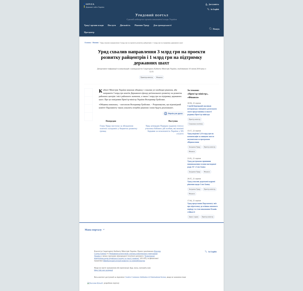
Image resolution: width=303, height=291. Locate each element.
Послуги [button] (112, 25)
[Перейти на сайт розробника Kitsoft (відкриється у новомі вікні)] (95, 283)
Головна (88, 43)
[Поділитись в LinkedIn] (89, 117)
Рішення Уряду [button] (142, 25)
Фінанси (159, 77)
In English (215, 9)
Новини (95, 43)
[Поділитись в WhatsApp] (89, 109)
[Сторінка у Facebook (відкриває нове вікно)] (195, 28)
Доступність (214, 4)
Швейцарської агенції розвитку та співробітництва (124, 261)
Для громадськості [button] (162, 25)
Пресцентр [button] (89, 32)
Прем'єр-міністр (146, 77)
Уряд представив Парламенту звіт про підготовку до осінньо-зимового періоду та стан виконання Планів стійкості (202, 207)
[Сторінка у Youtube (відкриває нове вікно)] (203, 28)
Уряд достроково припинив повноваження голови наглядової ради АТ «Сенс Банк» (201, 164)
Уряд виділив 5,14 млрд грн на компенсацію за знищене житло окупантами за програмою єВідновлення (200, 138)
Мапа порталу (93, 229)
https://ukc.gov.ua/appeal (103, 270)
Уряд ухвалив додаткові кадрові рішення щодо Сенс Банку (201, 182)
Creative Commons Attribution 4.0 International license (145, 277)
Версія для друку (175, 113)
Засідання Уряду (194, 147)
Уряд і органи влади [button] (94, 25)
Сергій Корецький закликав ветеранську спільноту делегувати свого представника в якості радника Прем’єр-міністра (202, 110)
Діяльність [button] (125, 25)
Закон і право (193, 217)
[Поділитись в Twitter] (89, 101)
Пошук (216, 29)
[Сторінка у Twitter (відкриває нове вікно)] (199, 28)
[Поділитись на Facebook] (89, 92)
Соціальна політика (196, 124)
